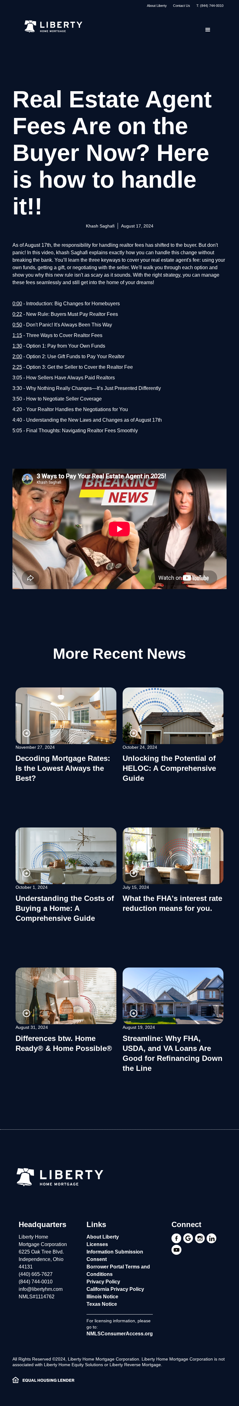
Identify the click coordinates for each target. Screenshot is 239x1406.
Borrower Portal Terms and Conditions (118, 1270)
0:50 (17, 324)
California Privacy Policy (115, 1289)
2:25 (17, 367)
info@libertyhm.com (41, 1289)
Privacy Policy (103, 1281)
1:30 (17, 346)
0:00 (17, 303)
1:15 (17, 335)
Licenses (97, 1244)
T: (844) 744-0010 (209, 5)
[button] (208, 30)
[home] (53, 26)
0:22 (17, 314)
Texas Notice (102, 1304)
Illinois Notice (102, 1296)
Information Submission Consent (115, 1255)
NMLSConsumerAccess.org (120, 1333)
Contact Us (181, 5)
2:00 (17, 356)
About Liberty (157, 5)
